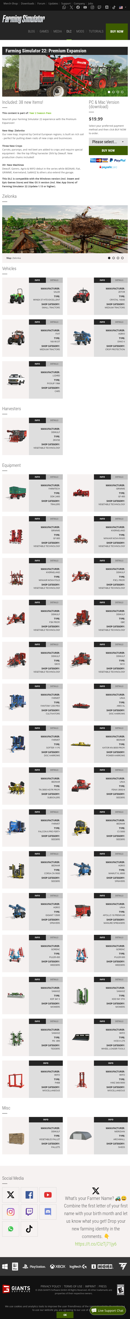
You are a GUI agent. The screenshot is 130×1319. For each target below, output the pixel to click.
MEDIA (57, 31)
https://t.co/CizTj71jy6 (96, 1244)
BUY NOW (116, 31)
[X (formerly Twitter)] (71, 7)
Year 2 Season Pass (40, 113)
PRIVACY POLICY (51, 1286)
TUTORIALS (96, 31)
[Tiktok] (114, 7)
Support (66, 3)
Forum (41, 3)
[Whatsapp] (64, 7)
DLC (69, 31)
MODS (80, 31)
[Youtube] (85, 7)
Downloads (27, 3)
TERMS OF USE (73, 1286)
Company (79, 3)
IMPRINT (90, 1286)
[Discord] (107, 7)
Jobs (90, 3)
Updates (53, 3)
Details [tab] (54, 280)
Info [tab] (37, 280)
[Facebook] (78, 7)
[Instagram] (93, 7)
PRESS (103, 1286)
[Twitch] (100, 7)
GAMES (44, 31)
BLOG (31, 31)
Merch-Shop (11, 3)
